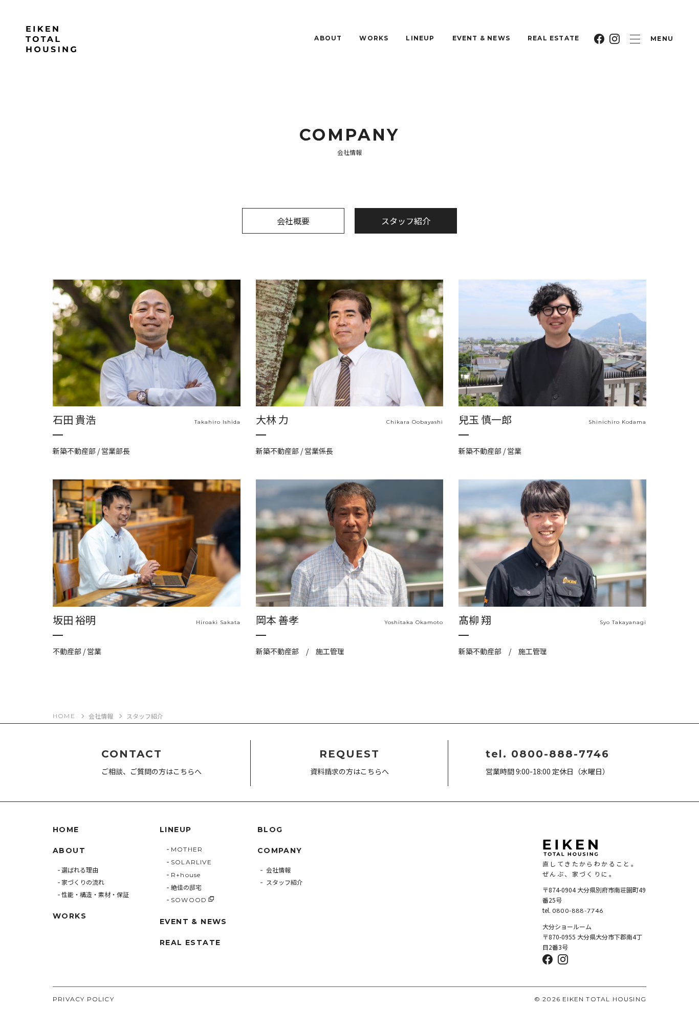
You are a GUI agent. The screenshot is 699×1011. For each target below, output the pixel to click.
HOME (64, 716)
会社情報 (101, 716)
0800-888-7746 (578, 910)
